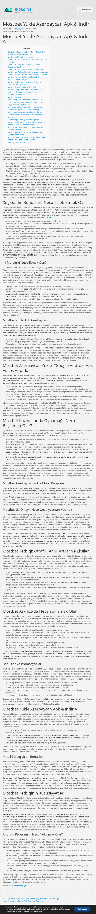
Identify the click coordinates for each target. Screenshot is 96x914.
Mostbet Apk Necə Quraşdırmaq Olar (23, 119)
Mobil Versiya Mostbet (17, 142)
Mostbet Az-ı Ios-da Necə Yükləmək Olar (24, 77)
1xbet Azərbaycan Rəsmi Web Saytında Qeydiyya (23, 901)
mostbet (47, 217)
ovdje (40, 911)
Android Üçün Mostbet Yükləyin (21, 125)
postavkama (11, 911)
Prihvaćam (82, 909)
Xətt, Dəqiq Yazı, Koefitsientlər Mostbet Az (25, 99)
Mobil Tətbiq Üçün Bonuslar (19, 84)
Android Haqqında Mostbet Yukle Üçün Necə (26, 137)
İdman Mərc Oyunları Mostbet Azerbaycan (25, 112)
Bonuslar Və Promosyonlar (19, 79)
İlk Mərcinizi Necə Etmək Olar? (20, 54)
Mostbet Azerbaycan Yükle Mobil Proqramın (26, 69)
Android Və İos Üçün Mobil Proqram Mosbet (26, 127)
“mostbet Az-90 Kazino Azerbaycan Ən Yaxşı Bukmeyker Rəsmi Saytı (31, 898)
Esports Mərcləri (15, 130)
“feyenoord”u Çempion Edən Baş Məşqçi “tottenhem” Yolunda (24, 93)
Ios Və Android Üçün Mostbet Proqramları (25, 107)
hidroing (32, 29)
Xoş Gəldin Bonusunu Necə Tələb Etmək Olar (26, 52)
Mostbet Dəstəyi (14, 97)
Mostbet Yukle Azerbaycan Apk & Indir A (24, 82)
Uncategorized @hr (19, 886)
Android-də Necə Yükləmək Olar (21, 140)
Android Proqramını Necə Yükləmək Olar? (25, 89)
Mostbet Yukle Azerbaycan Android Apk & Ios (26, 122)
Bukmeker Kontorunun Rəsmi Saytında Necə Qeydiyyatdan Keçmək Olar (26, 103)
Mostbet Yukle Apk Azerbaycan (21, 57)
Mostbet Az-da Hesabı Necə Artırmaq (23, 109)
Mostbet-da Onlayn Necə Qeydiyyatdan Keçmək (28, 72)
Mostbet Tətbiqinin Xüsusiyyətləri (22, 87)
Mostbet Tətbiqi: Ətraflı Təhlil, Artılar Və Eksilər (27, 74)
